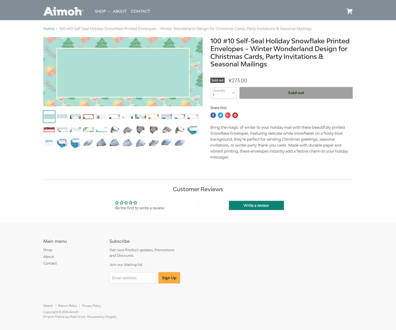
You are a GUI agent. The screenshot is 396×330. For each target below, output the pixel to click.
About (120, 11)
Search (48, 306)
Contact (140, 11)
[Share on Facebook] (213, 115)
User (339, 11)
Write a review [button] (256, 205)
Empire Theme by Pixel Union (64, 317)
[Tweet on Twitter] (220, 115)
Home (48, 29)
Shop (100, 11)
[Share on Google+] (228, 115)
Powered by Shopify (101, 317)
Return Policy (67, 306)
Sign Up (169, 277)
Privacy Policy (91, 306)
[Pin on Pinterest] (235, 115)
